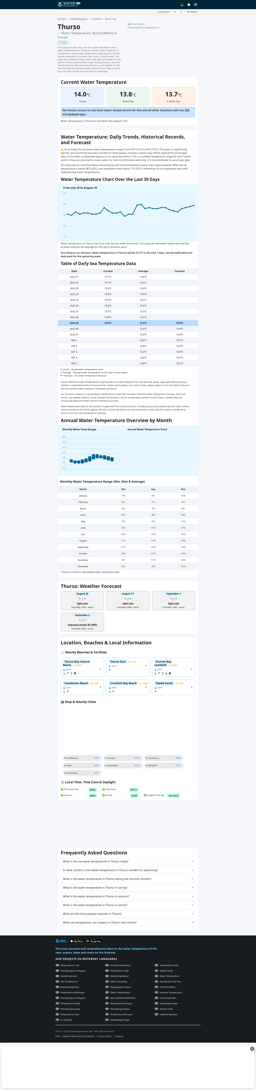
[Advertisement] (72, 1067)
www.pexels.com (152, 27)
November (83, 559)
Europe (62, 19)
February (83, 501)
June (83, 527)
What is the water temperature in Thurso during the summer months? (107, 879)
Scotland (96, 19)
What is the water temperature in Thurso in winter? (95, 905)
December (83, 566)
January (83, 495)
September (83, 547)
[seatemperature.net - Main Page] (69, 4)
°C (174, 12)
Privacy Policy (104, 1036)
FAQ (57, 1036)
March (83, 508)
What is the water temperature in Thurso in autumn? (96, 896)
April (83, 514)
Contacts (118, 1036)
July (83, 534)
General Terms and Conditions (78, 1036)
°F (181, 12)
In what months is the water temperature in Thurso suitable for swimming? (110, 870)
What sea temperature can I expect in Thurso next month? (100, 922)
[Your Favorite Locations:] (189, 4)
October (83, 553)
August (83, 540)
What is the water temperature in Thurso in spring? (95, 887)
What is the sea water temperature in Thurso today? (95, 861)
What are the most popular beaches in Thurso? (92, 913)
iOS (187, 110)
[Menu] (195, 4)
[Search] (182, 4)
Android (73, 114)
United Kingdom (78, 19)
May (83, 521)
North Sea (110, 19)
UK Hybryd (192, 12)
